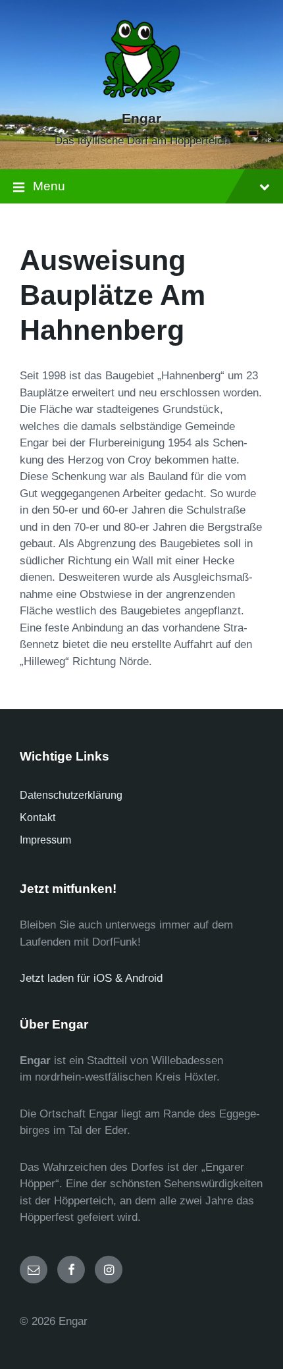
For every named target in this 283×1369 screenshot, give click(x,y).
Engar (141, 118)
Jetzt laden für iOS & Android (91, 978)
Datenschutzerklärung (71, 795)
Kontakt (37, 817)
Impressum (45, 840)
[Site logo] (141, 95)
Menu (49, 186)
